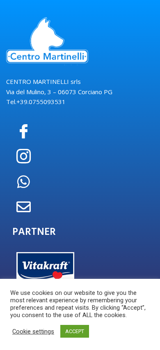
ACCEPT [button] (74, 331)
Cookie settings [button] (33, 331)
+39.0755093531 (41, 101)
